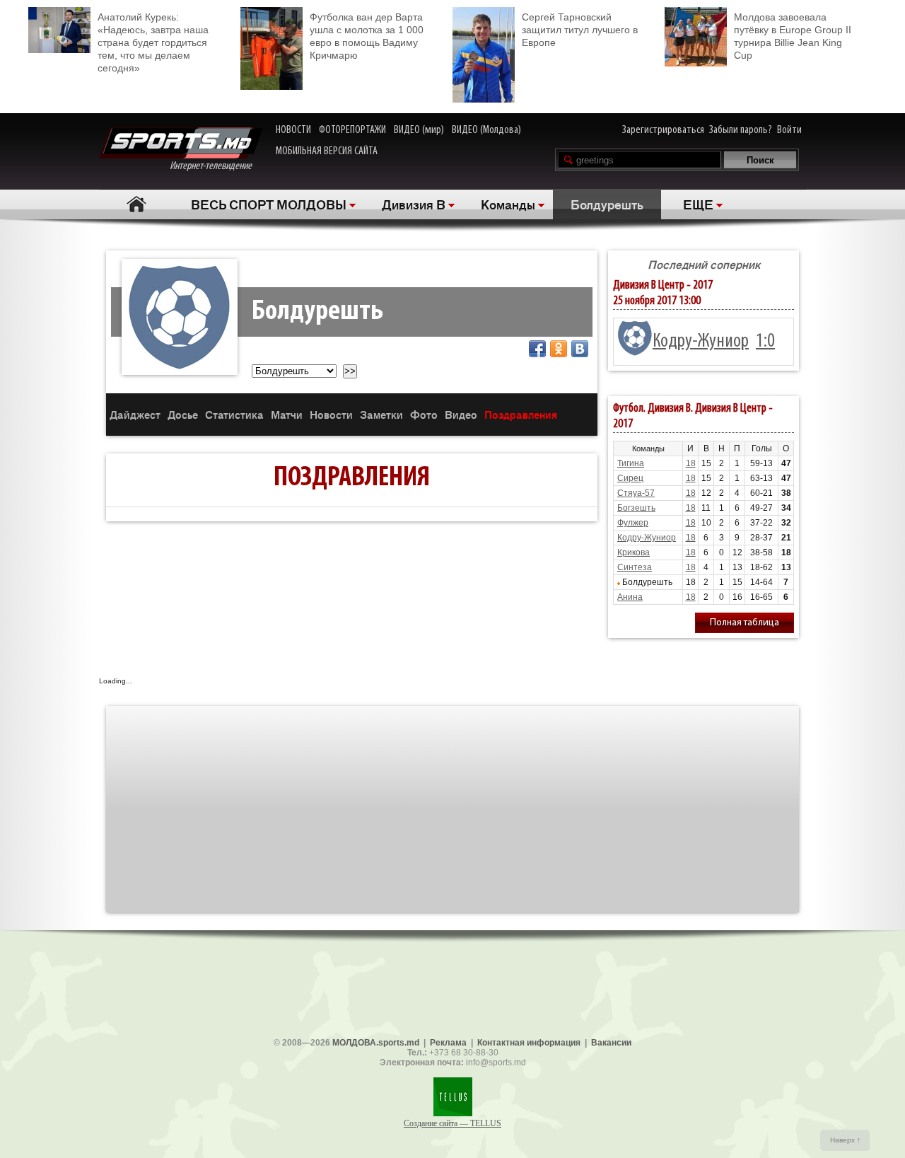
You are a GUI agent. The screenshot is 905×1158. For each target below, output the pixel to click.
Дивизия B (413, 203)
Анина (630, 597)
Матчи (287, 414)
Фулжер (632, 523)
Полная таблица (744, 623)
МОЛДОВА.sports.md (375, 1043)
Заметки (381, 414)
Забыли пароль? (740, 130)
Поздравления (520, 414)
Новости (331, 414)
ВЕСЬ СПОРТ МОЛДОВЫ (268, 203)
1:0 (765, 342)
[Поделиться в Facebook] (537, 348)
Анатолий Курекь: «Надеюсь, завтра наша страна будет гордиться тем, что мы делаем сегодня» (153, 42)
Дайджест (135, 414)
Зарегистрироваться (663, 130)
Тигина (630, 463)
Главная (136, 204)
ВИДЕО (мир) (419, 130)
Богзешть (636, 508)
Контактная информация (528, 1043)
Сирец (630, 478)
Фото (424, 414)
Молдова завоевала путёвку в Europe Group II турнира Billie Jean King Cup (792, 36)
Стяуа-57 (636, 493)
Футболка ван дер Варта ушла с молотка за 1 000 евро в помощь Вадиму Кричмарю (367, 36)
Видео (461, 414)
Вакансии (611, 1043)
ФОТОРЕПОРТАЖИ (352, 130)
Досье (183, 414)
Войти (789, 130)
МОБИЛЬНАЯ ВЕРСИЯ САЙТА (327, 151)
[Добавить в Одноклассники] (558, 348)
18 (691, 463)
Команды (508, 203)
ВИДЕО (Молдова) (486, 130)
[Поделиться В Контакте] (579, 348)
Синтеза (634, 567)
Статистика (234, 414)
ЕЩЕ (698, 203)
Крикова (633, 552)
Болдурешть (607, 203)
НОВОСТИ (293, 130)
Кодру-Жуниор (701, 342)
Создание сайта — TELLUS (452, 1123)
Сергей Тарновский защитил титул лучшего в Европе (580, 29)
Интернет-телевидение (216, 166)
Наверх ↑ (845, 1140)
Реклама (448, 1043)
